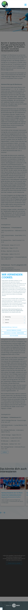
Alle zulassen (14, 335)
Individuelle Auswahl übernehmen (14, 333)
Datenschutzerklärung (6, 327)
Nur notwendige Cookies (14, 330)
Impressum (14, 327)
